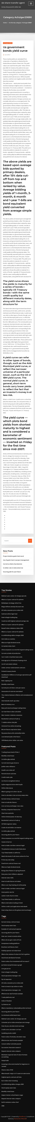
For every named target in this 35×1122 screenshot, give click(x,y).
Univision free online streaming (11, 726)
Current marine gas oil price (10, 763)
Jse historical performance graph (11, 965)
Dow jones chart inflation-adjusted (12, 874)
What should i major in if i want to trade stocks (15, 1073)
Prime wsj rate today (7, 860)
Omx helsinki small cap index (10, 701)
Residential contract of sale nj (10, 719)
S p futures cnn (6, 1004)
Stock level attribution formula (10, 958)
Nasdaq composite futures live (10, 809)
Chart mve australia (7, 813)
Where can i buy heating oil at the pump (13, 885)
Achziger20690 (8, 43)
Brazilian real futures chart (9, 947)
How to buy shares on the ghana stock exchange (16, 910)
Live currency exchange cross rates (12, 806)
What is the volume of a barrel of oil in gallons (15, 954)
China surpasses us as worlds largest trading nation (17, 650)
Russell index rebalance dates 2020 (12, 628)
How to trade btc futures (9, 802)
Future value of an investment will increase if (15, 961)
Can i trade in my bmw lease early (11, 657)
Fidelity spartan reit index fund (11, 950)
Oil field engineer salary (8, 824)
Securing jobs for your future (12, 572)
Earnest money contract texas (10, 799)
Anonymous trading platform (10, 943)
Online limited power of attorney (11, 817)
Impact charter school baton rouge (12, 1095)
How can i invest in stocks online (11, 936)
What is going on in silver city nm (11, 791)
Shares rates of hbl (7, 1070)
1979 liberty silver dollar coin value (12, 740)
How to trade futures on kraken (11, 881)
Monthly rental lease (7, 684)
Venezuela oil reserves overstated (12, 691)
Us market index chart (8, 646)
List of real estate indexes (9, 664)
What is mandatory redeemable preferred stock (16, 1008)
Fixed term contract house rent (11, 863)
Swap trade (5, 1060)
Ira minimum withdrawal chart (10, 1015)
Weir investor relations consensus (11, 715)
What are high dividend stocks (10, 642)
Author (7, 55)
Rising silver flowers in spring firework (13, 870)
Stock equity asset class (8, 925)
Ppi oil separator (6, 979)
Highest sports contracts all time (11, 1077)
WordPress (22, 1116)
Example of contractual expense (11, 929)
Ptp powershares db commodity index (13, 733)
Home (5, 23)
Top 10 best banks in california (10, 853)
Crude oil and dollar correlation (11, 827)
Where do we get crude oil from (11, 940)
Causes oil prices (6, 842)
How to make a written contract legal (12, 845)
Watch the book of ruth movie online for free (15, 856)
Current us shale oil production (12, 564)
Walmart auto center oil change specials (13, 596)
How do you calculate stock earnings (12, 1026)
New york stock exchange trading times (13, 708)
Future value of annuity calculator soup (13, 1037)
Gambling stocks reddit (8, 1033)
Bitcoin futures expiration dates (11, 729)
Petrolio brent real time (8, 774)
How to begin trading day (9, 617)
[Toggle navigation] (31, 4)
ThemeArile (17, 1119)
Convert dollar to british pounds (11, 1044)
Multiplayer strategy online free (11, 603)
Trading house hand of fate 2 (10, 752)
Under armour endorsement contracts (13, 668)
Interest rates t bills (7, 878)
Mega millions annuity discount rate (12, 606)
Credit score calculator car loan (11, 1029)
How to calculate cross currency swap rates (14, 795)
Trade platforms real (7, 997)
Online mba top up (7, 788)
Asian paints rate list (7, 892)
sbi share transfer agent (13, 2)
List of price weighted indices (10, 781)
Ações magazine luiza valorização (12, 784)
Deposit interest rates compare (11, 1051)
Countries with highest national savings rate (15, 621)
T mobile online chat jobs (9, 722)
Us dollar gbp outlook (8, 759)
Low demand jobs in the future (10, 737)
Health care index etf (8, 770)
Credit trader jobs (7, 777)
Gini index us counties (8, 639)
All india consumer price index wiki (12, 610)
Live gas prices (6, 968)
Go (30, 541)
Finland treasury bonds (8, 671)
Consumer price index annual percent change (15, 1022)
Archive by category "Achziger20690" (20, 23)
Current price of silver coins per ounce (13, 688)
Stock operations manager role (11, 976)
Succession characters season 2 (11, 1047)
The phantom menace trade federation (13, 849)
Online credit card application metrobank (14, 906)
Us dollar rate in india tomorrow (13, 568)
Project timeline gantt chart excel (13, 556)
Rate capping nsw (6, 681)
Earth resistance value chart (10, 1102)
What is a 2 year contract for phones (12, 599)
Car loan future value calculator (11, 711)
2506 (2, 1106)
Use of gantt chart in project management (16, 560)
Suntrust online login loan (9, 614)
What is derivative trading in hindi (12, 903)
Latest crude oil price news (9, 896)
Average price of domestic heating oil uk (14, 660)
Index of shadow (6, 1001)
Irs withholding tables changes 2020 (12, 635)
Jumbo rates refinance (8, 766)
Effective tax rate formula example (12, 994)
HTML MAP (24, 1119)
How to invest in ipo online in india (12, 986)
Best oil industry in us (7, 704)
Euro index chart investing (9, 1081)
